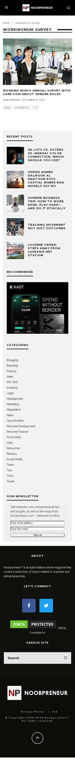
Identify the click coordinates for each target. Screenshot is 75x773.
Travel (10, 481)
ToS (55, 712)
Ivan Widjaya (11, 100)
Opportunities (15, 420)
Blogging (12, 360)
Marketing (13, 404)
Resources (13, 448)
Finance (11, 371)
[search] (65, 658)
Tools (10, 475)
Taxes (10, 464)
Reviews (12, 453)
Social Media (14, 459)
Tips (9, 470)
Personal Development (21, 426)
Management (15, 398)
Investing (12, 387)
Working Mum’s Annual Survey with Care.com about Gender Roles (37, 92)
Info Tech (12, 382)
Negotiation (14, 409)
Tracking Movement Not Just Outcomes (47, 226)
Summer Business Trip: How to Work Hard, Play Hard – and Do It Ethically (47, 203)
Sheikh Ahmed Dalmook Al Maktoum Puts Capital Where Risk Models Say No (46, 179)
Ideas (10, 376)
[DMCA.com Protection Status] (33, 628)
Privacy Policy (32, 712)
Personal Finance (17, 431)
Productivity (14, 437)
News (7, 108)
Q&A (9, 442)
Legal (10, 393)
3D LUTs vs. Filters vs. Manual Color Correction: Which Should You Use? (46, 155)
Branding (12, 365)
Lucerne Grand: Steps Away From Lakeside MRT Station (44, 250)
